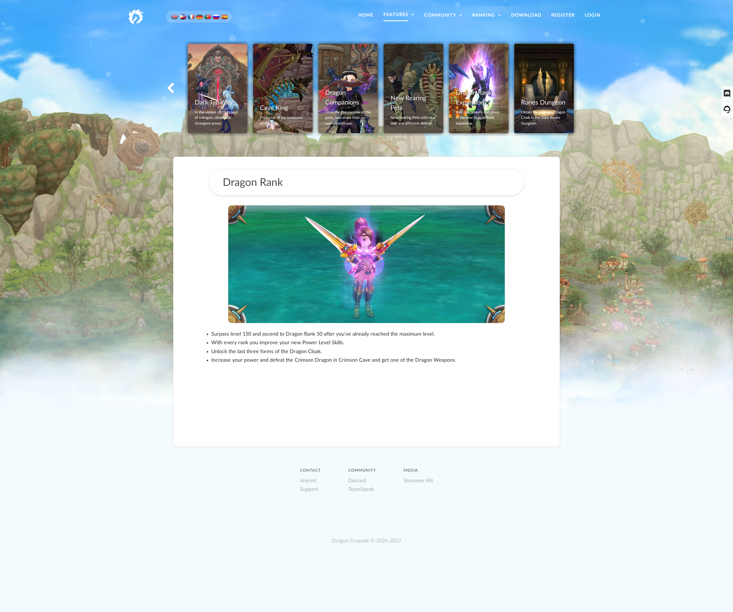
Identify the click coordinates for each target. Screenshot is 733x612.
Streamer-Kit (418, 480)
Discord (357, 480)
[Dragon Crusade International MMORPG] (136, 16)
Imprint (308, 480)
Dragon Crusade (350, 540)
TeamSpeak (361, 489)
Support (309, 489)
